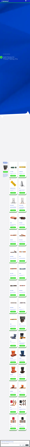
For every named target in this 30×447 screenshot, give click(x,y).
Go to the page (13, 175)
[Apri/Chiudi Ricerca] (25, 0)
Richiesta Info (5, 171)
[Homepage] (4, 1)
